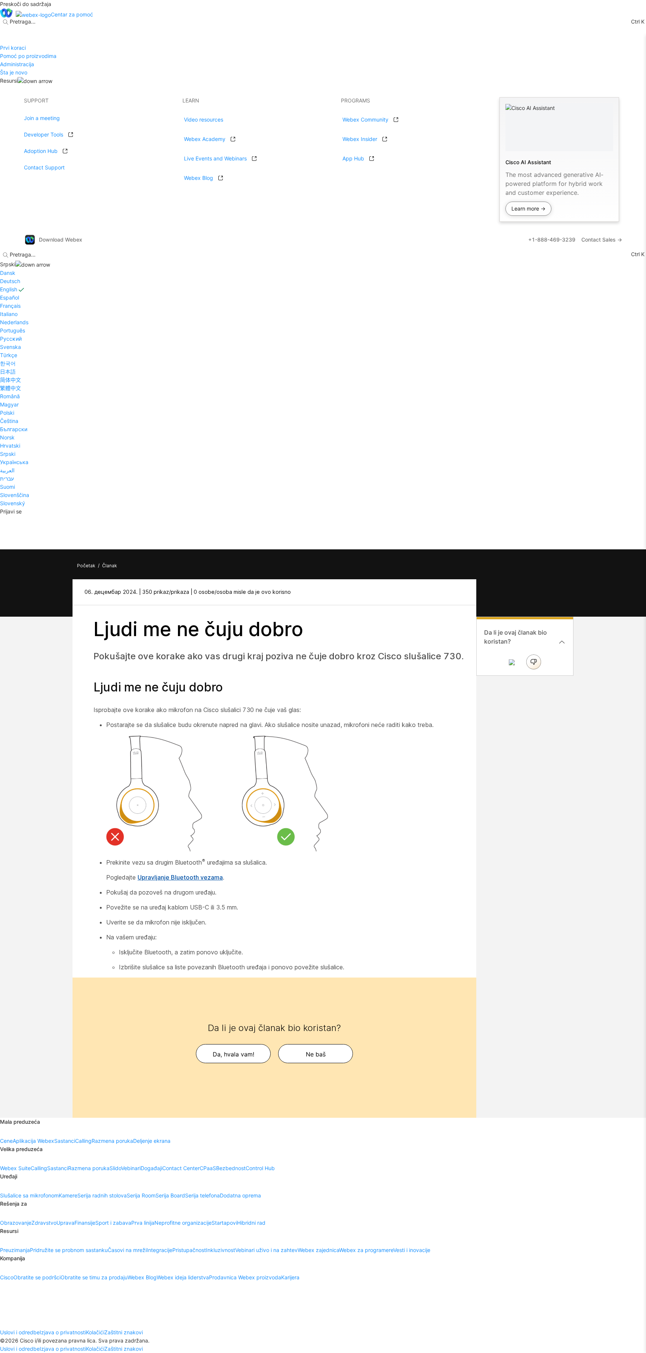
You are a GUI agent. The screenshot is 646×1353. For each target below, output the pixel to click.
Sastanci (64, 1141)
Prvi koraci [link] (13, 48)
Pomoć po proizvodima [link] (28, 56)
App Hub (353, 158)
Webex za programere (366, 1250)
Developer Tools (43, 134)
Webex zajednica (318, 1250)
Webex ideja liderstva (183, 1277)
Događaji (151, 1168)
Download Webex (60, 239)
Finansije (84, 1222)
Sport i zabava (113, 1222)
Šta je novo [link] (13, 72)
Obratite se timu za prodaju (94, 1277)
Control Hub (260, 1168)
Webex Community (365, 119)
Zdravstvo (43, 1222)
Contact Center (181, 1168)
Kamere (68, 1195)
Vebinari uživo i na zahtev (266, 1250)
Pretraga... (23, 21)
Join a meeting (42, 118)
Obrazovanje (15, 1222)
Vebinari (131, 1168)
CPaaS (208, 1168)
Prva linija (142, 1222)
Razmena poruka (112, 1141)
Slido (115, 1168)
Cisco (6, 1277)
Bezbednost (231, 1168)
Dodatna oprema (240, 1195)
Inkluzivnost (220, 1250)
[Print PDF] (456, 592)
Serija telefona (202, 1195)
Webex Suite (15, 1168)
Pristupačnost (189, 1250)
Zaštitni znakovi (123, 1332)
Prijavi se (11, 511)
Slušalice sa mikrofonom (29, 1195)
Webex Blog (198, 178)
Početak (86, 565)
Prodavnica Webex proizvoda (245, 1277)
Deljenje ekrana (151, 1141)
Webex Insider (359, 139)
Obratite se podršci (37, 1277)
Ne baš (316, 1054)
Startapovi (224, 1222)
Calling (83, 1141)
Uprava (65, 1222)
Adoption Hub (41, 151)
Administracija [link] (17, 64)
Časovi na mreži (127, 1250)
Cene (6, 1141)
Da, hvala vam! (233, 1054)
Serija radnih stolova (102, 1195)
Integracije (159, 1250)
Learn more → (528, 208)
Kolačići (95, 1332)
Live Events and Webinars (215, 158)
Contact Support (44, 167)
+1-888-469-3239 (551, 239)
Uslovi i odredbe (20, 1332)
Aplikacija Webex (33, 1141)
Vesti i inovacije (411, 1250)
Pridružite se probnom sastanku (69, 1250)
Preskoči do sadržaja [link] (25, 4)
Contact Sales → (601, 239)
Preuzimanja (15, 1250)
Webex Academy (204, 139)
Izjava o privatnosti (63, 1332)
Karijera (290, 1277)
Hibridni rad (251, 1222)
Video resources (203, 119)
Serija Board (170, 1195)
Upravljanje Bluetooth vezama (180, 877)
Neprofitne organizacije (183, 1222)
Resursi (9, 80)
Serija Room (141, 1195)
